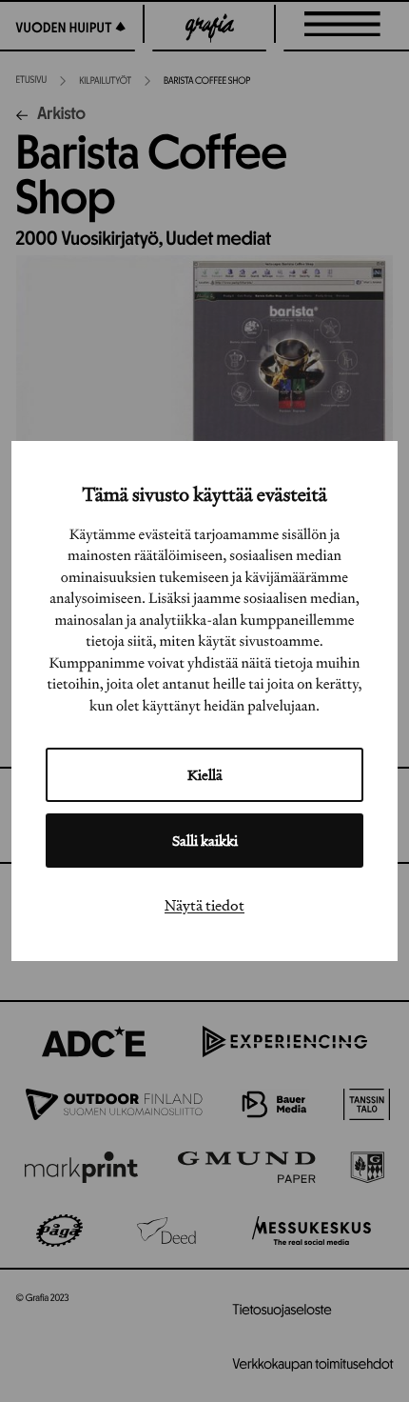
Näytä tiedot (204, 904)
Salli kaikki (205, 841)
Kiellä (205, 775)
